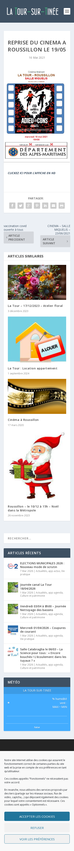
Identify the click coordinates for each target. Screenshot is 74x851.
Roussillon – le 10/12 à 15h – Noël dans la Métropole (33, 508)
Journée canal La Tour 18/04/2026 (36, 586)
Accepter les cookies (37, 816)
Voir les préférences (37, 839)
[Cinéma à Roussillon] (37, 396)
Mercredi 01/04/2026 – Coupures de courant (43, 629)
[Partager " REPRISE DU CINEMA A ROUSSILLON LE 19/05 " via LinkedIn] (45, 205)
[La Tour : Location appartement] (37, 339)
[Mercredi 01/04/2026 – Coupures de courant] (13, 630)
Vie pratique (27, 639)
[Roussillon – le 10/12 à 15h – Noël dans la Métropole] (37, 466)
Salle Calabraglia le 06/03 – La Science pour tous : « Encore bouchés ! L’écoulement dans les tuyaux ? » (43, 654)
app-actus (54, 571)
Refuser (37, 828)
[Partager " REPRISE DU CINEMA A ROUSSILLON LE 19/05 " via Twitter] (20, 205)
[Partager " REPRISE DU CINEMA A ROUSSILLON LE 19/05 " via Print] (62, 205)
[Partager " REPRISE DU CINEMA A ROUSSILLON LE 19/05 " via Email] (53, 205)
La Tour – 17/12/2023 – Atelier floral (35, 306)
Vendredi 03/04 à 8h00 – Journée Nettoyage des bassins (43, 608)
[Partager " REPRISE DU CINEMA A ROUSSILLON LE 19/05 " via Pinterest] (37, 205)
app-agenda (55, 592)
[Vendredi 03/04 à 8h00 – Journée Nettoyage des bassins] (13, 609)
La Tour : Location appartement (32, 368)
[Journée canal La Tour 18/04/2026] (13, 587)
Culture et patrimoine (32, 595)
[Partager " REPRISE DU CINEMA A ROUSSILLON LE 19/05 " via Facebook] (12, 205)
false (37, 727)
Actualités (41, 571)
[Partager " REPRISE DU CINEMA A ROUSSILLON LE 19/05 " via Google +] (29, 205)
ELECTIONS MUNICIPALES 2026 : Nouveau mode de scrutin (42, 565)
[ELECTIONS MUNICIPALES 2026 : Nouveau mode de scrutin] (13, 566)
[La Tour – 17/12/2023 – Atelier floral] (37, 282)
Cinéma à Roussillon (23, 420)
